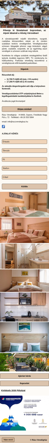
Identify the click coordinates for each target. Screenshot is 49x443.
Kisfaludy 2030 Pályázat (13, 390)
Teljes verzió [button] (8, 440)
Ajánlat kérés (24, 376)
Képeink (24, 69)
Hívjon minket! (24, 109)
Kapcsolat (24, 383)
